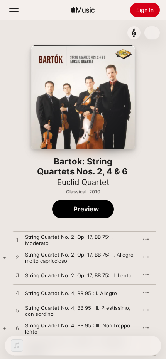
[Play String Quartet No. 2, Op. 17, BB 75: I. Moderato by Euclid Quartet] (17, 240)
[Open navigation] (13, 10)
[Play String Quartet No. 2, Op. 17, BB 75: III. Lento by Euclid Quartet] (17, 275)
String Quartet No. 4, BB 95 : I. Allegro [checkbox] (71, 293)
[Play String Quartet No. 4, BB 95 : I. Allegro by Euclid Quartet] (17, 293)
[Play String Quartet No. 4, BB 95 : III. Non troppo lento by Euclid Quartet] (17, 328)
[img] (83, 10)
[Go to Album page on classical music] (134, 33)
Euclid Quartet (83, 182)
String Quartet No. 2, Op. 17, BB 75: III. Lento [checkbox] (78, 275)
